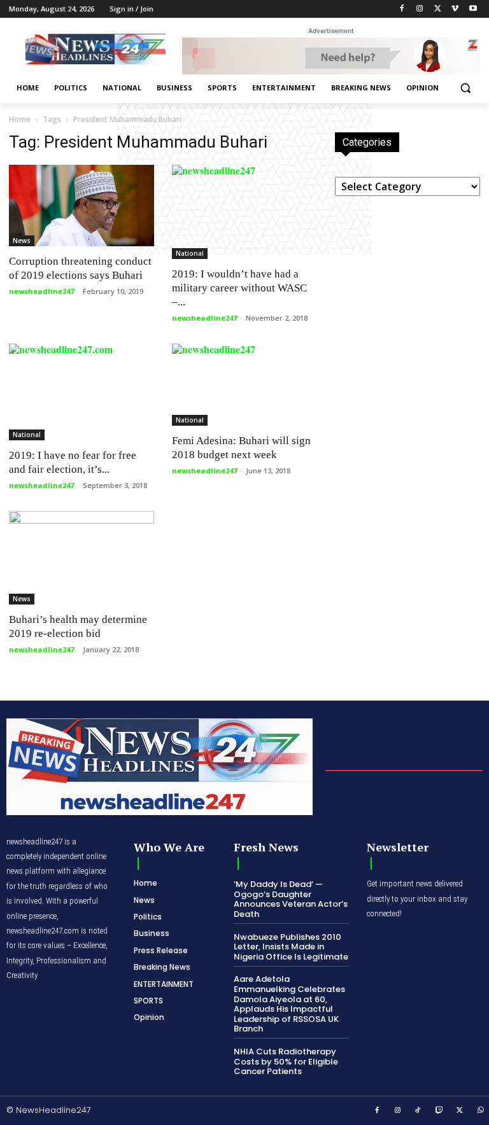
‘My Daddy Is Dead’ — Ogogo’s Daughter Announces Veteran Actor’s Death (291, 899)
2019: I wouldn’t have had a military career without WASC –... (239, 288)
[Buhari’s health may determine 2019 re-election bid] (81, 557)
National (190, 253)
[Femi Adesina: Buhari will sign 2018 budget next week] (244, 384)
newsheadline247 (41, 291)
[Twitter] (437, 9)
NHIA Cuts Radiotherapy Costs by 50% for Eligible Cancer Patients (286, 1061)
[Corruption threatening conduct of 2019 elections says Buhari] (81, 205)
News (22, 240)
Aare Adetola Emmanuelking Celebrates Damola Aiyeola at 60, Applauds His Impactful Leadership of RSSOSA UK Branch (289, 1004)
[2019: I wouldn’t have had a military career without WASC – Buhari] (244, 212)
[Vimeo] (455, 9)
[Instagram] (420, 9)
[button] (465, 88)
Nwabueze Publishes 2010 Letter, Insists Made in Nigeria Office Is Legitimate (291, 947)
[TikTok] (418, 1111)
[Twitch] (439, 1111)
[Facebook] (402, 9)
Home (20, 119)
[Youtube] (472, 9)
